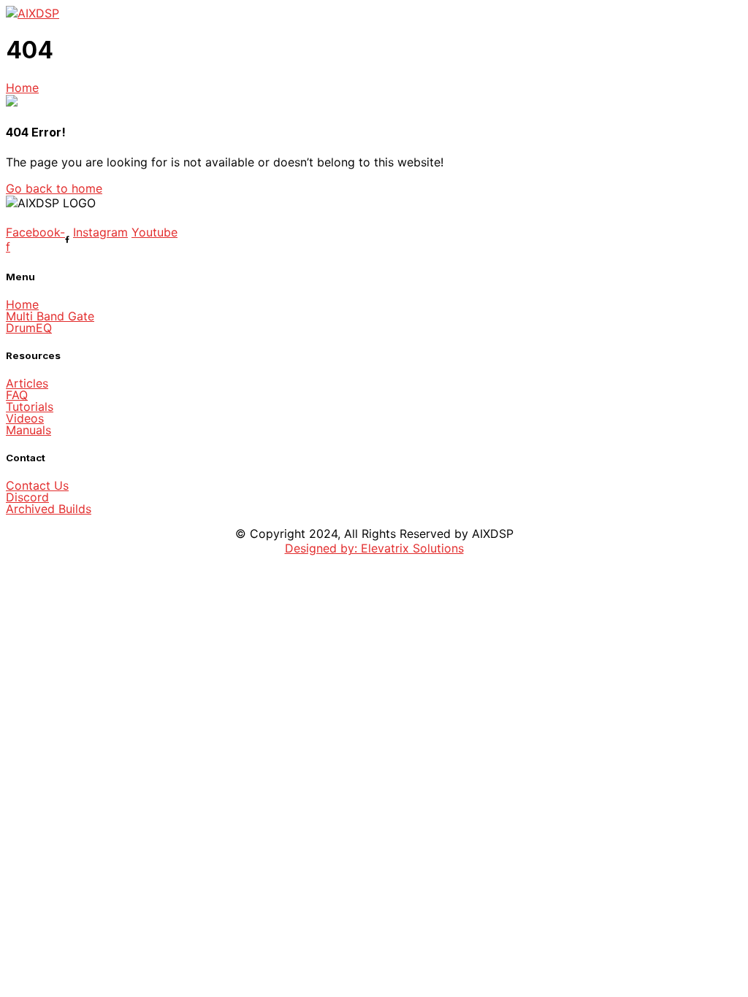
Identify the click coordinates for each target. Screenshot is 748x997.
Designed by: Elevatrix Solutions (374, 548)
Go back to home (54, 188)
